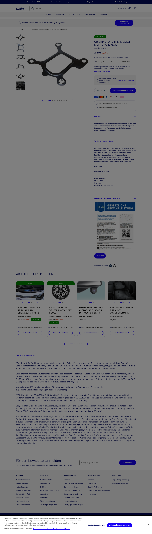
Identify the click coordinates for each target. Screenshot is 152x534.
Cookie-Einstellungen (96, 525)
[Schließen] (148, 524)
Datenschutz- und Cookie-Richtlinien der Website (51, 529)
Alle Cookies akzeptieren (119, 525)
